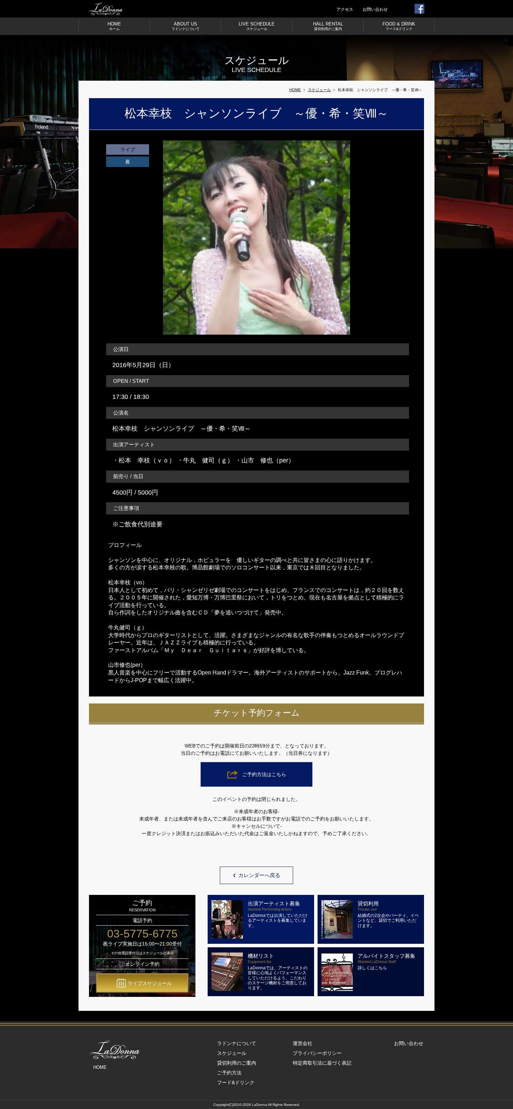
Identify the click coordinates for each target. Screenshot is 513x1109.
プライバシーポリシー (317, 1053)
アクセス (344, 9)
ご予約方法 (229, 1072)
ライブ (127, 149)
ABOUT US (186, 26)
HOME (114, 26)
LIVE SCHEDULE (257, 26)
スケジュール (319, 90)
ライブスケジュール (150, 983)
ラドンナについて (236, 1043)
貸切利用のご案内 (236, 1063)
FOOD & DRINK (398, 26)
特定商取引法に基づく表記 (322, 1063)
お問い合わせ (375, 9)
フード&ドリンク (235, 1082)
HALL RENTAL (328, 26)
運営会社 (302, 1043)
